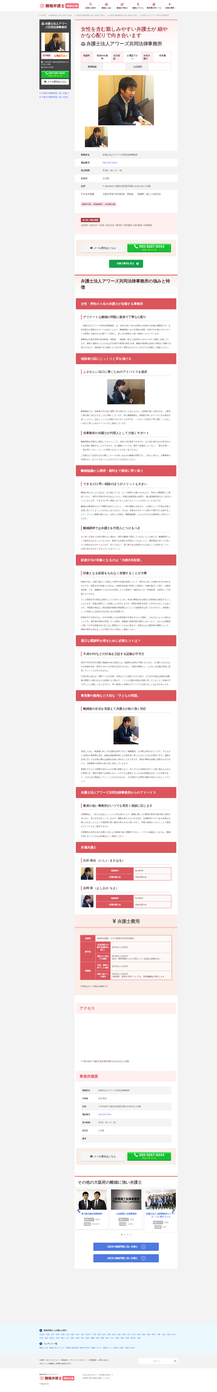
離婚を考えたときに (57, 1348)
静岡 (148, 1334)
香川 (82, 1338)
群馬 (109, 1334)
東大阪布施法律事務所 (91, 1213)
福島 (72, 1334)
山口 (67, 1338)
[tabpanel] (126, 100)
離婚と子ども (138, 8)
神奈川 (88, 1334)
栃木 (104, 1334)
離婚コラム (107, 1348)
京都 (168, 1334)
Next (173, 1210)
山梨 (119, 1334)
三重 (158, 1334)
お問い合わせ (103, 1360)
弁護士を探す (90, 8)
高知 (97, 1338)
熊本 (107, 1338)
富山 (133, 1334)
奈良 (173, 1334)
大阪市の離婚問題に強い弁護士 (122, 1258)
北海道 (42, 1334)
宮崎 (117, 1338)
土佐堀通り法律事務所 (126, 1213)
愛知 (143, 1334)
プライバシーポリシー (78, 1360)
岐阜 (153, 1334)
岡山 (62, 1338)
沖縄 (139, 1338)
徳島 (87, 1338)
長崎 (127, 1338)
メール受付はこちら (105, 248)
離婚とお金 (106, 8)
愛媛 (92, 1338)
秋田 (57, 1334)
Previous (78, 1210)
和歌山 (52, 1338)
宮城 (62, 1334)
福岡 (102, 1338)
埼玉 (82, 1334)
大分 (112, 1338)
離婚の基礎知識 (72, 1348)
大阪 (163, 1334)
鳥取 (72, 1338)
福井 (139, 1334)
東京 (77, 1334)
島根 (77, 1338)
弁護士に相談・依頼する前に (124, 1348)
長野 (124, 1334)
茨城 (99, 1334)
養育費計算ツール (154, 8)
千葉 (94, 1334)
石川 (129, 1334)
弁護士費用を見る (125, 263)
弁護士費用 (169, 8)
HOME (41, 1360)
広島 (57, 1338)
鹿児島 (133, 1338)
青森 (47, 1334)
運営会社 (64, 1360)
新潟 (114, 1334)
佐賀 (122, 1338)
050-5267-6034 (109, 162)
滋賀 (46, 1338)
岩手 (53, 1334)
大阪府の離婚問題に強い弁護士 (122, 1246)
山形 (67, 1334)
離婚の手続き (122, 8)
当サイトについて (53, 1360)
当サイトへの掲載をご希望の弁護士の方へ (55, 1363)
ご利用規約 (92, 1360)
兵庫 (41, 1338)
